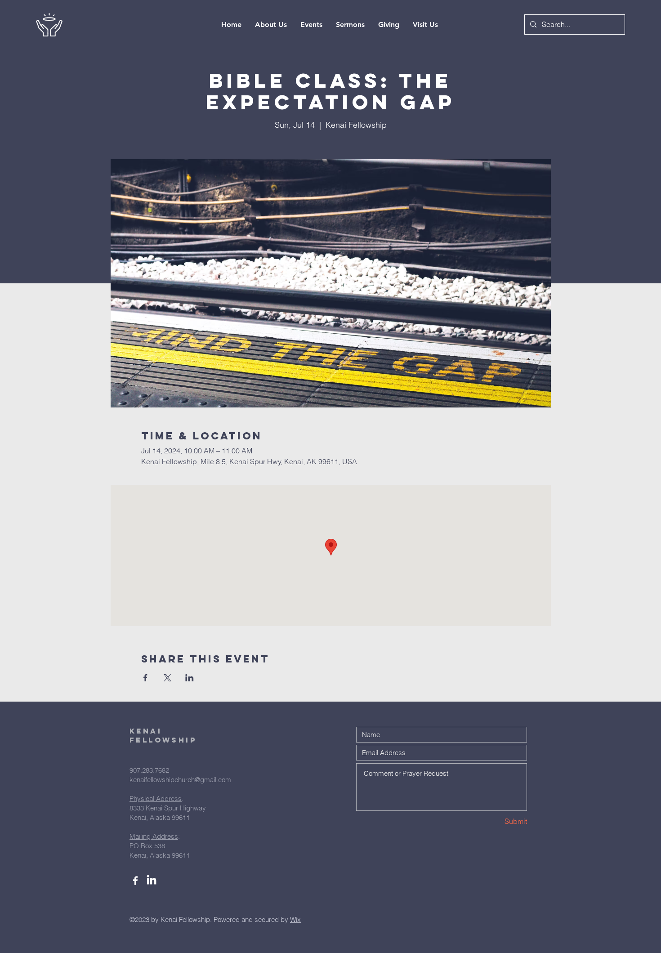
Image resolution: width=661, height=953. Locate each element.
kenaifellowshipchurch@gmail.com (180, 779)
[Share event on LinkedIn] (189, 677)
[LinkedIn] (151, 880)
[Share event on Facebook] (145, 677)
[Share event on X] (167, 677)
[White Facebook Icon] (135, 880)
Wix (295, 919)
